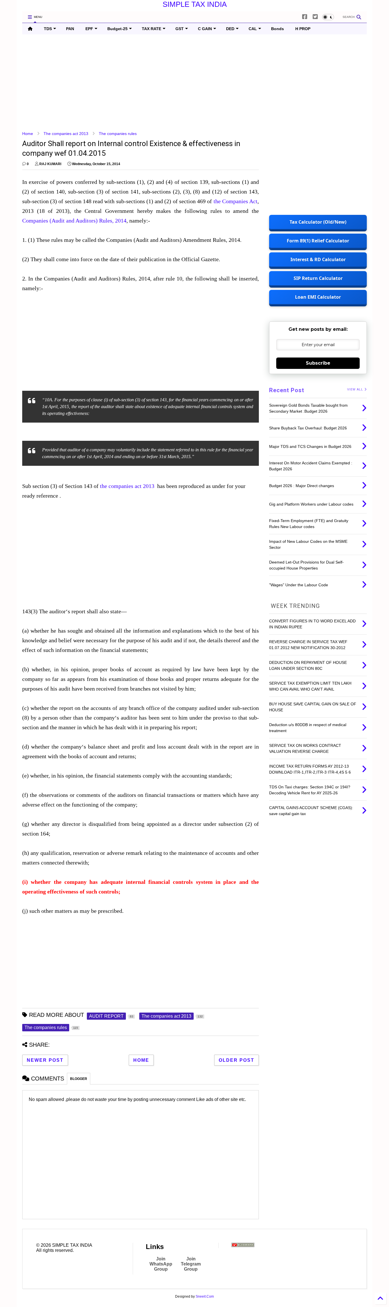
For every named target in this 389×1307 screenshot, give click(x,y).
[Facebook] (304, 17)
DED (230, 28)
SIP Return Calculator (318, 278)
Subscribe (318, 363)
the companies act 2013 (127, 486)
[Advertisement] (193, 82)
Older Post (236, 1060)
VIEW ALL (355, 389)
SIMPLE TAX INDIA (195, 4)
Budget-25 (117, 28)
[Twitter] (315, 17)
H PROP (302, 28)
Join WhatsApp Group (161, 1263)
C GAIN (205, 28)
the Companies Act (235, 201)
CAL (253, 28)
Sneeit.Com (205, 1296)
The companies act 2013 (66, 133)
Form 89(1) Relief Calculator (318, 241)
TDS (48, 28)
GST (179, 28)
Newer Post (45, 1060)
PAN (70, 28)
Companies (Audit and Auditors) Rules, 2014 (74, 220)
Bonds (277, 28)
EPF (89, 28)
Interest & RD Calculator (318, 259)
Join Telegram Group (191, 1263)
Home (27, 133)
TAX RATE (151, 28)
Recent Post (286, 390)
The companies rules (118, 133)
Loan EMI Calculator (318, 297)
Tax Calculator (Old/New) (318, 222)
